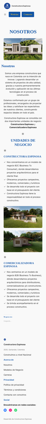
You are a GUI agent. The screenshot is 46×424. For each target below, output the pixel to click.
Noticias (14, 14)
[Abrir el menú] (5, 14)
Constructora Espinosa (21, 6)
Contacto (28, 14)
